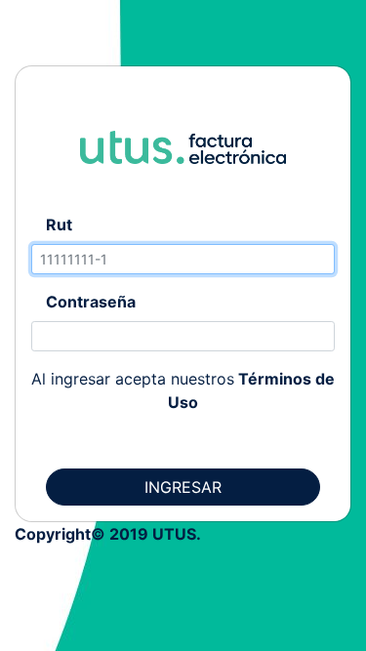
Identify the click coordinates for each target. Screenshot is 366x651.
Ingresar (183, 487)
